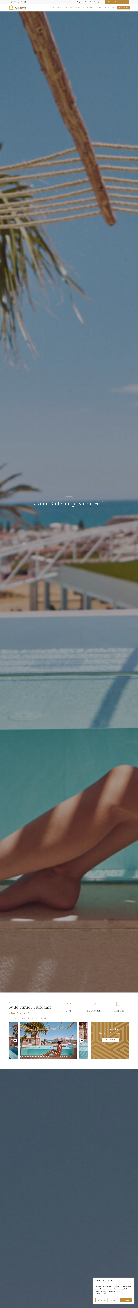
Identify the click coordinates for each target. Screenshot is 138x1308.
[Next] (82, 1040)
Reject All (114, 1300)
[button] (110, 1040)
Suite (69, 498)
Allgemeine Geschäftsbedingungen (89, 2)
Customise (101, 1300)
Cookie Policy (104, 1293)
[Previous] (15, 1040)
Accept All (126, 1300)
